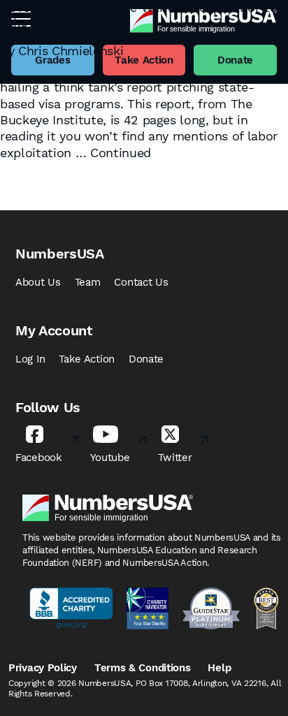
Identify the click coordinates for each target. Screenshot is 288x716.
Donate (146, 359)
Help (219, 668)
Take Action (87, 359)
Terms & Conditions (142, 668)
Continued (120, 152)
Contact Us (141, 282)
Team (88, 282)
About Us (38, 282)
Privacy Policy (42, 668)
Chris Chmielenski (70, 50)
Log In (30, 359)
